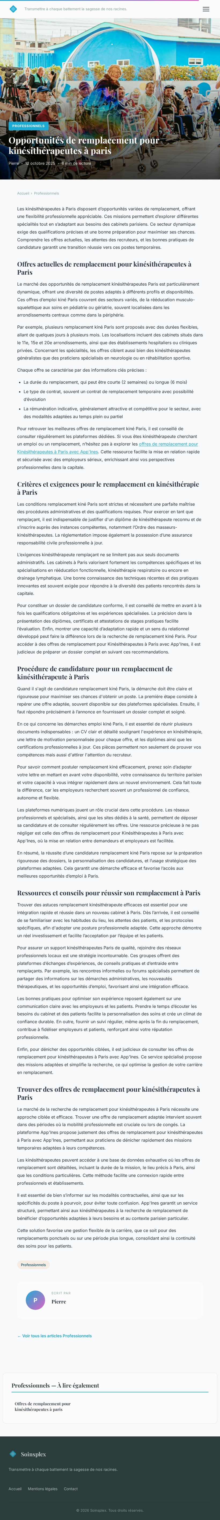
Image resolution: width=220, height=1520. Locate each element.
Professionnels (28, 126)
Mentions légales (42, 1488)
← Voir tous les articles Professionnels (54, 1335)
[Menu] (206, 9)
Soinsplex (33, 1454)
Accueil (23, 193)
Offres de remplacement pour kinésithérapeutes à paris (43, 1406)
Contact (71, 1488)
